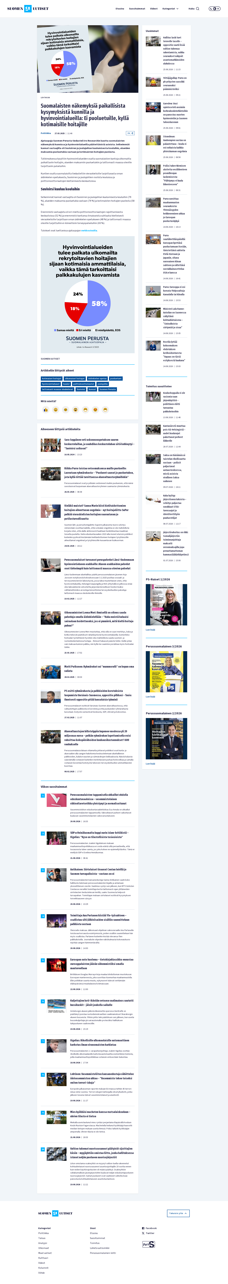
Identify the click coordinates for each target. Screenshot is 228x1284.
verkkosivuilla (89, 230)
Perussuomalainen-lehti (103, 1253)
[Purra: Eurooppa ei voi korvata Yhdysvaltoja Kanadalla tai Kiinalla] (153, 293)
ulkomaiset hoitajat (75, 378)
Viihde (41, 1273)
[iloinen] (55, 409)
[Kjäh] (105, 409)
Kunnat (92, 389)
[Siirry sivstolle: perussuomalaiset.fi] (166, 1244)
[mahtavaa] (85, 409)
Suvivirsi (81, 389)
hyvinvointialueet (51, 384)
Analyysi (42, 1243)
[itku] (65, 409)
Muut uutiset (45, 1253)
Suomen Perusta (108, 389)
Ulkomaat (43, 1248)
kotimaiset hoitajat (51, 378)
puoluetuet (115, 378)
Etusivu (120, 8)
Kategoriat (169, 8)
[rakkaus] (95, 409)
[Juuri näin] (45, 409)
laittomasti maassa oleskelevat (57, 389)
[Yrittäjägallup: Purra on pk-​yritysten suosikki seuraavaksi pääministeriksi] (153, 86)
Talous (41, 1238)
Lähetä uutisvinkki (99, 1248)
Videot (154, 8)
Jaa (128, 133)
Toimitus (95, 1243)
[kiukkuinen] (75, 409)
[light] (218, 8)
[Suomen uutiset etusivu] (25, 8)
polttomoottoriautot (83, 384)
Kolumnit (43, 1268)
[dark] (211, 8)
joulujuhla (103, 384)
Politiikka (46, 133)
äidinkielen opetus (97, 378)
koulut (66, 384)
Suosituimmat (137, 8)
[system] (214, 8)
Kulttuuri (43, 1258)
